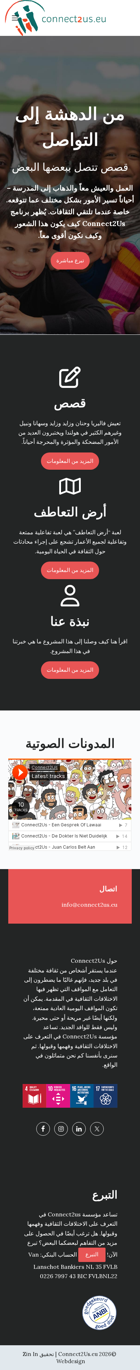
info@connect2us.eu (89, 904)
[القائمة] (15, 18)
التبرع (91, 1254)
